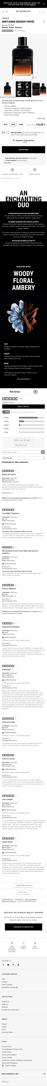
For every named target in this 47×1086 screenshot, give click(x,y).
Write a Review (23, 406)
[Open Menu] (3, 11)
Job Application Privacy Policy (12, 1049)
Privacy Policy (7, 1046)
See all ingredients (23, 378)
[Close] (44, 4)
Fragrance (5, 1001)
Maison (4, 1024)
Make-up (5, 1004)
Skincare (5, 1007)
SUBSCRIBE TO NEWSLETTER (23, 927)
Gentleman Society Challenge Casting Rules (17, 1060)
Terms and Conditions (9, 1055)
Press (4, 1029)
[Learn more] (23, 133)
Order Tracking (7, 984)
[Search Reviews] (43, 452)
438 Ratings (21, 31)
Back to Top (22, 892)
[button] (40, 12)
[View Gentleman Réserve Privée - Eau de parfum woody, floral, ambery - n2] (23, 89)
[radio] (5, 124)
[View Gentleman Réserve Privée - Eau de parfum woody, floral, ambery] (8, 89)
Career (4, 1027)
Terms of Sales (7, 1057)
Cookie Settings (10, 1065)
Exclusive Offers (7, 1032)
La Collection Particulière (10, 1010)
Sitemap (5, 1082)
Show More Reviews (24, 885)
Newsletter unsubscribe (10, 987)
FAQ (3, 979)
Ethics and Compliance (9, 1063)
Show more (41, 118)
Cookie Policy (6, 1052)
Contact (4, 982)
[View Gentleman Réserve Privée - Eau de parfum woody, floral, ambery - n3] (39, 89)
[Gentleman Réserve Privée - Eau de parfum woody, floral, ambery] (23, 57)
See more (7, 162)
